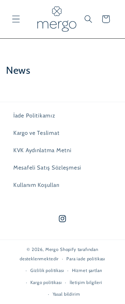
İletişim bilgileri (86, 282)
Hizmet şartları (87, 270)
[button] (16, 19)
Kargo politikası (46, 282)
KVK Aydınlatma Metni (42, 150)
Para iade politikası (85, 258)
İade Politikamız (34, 115)
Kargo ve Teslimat (36, 132)
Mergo (52, 249)
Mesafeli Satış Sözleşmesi (47, 167)
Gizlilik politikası (47, 270)
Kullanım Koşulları (36, 185)
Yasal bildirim (66, 294)
